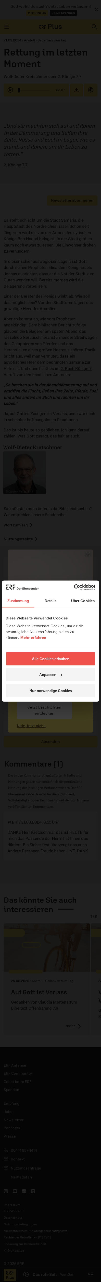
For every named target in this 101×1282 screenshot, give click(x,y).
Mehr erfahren (33, 637)
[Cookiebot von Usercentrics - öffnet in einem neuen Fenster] (73, 587)
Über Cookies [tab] (83, 601)
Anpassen (47, 675)
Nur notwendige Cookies (50, 690)
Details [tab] (51, 601)
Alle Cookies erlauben (50, 658)
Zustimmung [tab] (18, 601)
